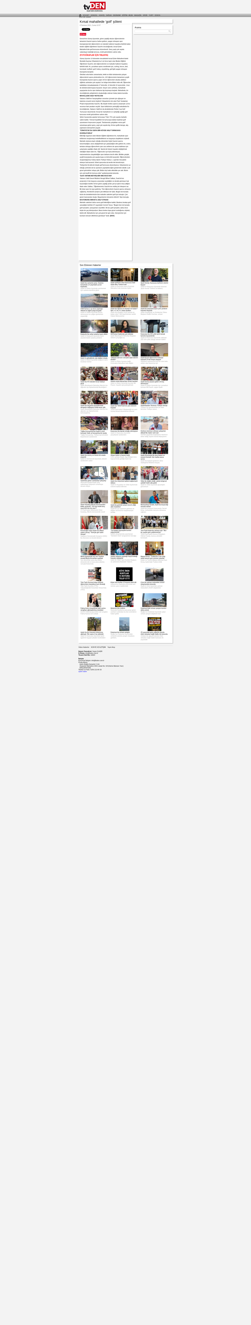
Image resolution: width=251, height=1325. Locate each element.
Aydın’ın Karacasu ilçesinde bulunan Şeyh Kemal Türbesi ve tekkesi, (154, 287)
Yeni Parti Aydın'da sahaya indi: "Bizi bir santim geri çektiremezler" (153, 531)
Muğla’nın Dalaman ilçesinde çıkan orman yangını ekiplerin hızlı (153, 613)
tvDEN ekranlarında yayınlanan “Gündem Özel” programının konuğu (123, 535)
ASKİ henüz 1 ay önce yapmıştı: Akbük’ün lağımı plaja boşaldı (92, 310)
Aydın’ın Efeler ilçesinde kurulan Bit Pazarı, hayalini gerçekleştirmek (123, 384)
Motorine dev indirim (118, 608)
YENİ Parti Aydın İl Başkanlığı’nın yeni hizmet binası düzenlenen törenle (124, 410)
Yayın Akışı (111, 647)
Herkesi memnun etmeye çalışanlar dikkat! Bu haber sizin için (153, 432)
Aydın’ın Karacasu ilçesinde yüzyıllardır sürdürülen (120, 434)
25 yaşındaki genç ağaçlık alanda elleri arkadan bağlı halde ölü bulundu (154, 633)
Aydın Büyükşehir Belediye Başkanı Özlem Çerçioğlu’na (123, 337)
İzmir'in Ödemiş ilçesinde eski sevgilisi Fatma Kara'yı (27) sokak (94, 613)
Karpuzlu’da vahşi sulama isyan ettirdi (94, 334)
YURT (151, 15)
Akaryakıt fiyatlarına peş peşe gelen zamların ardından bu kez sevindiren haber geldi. (123, 612)
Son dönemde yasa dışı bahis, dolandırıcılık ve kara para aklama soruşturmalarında (92, 562)
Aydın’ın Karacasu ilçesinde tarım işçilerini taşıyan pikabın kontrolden (93, 637)
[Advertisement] (66, 58)
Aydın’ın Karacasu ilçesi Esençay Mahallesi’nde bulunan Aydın (122, 287)
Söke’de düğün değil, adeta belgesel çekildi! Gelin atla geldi (154, 482)
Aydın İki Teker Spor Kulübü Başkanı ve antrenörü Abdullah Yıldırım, (123, 561)
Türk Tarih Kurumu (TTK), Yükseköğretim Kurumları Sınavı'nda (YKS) (93, 588)
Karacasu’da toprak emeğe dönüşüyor (124, 431)
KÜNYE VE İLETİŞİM (98, 647)
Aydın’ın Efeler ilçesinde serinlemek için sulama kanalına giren (93, 289)
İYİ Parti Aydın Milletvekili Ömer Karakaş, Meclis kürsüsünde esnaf (93, 511)
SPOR (145, 15)
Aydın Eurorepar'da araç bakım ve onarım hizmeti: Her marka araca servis (153, 457)
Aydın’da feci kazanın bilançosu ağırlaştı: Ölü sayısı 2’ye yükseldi (92, 633)
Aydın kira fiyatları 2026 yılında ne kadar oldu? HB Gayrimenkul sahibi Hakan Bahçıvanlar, (123, 314)
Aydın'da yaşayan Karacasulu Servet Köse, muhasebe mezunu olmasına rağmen (154, 510)
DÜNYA (157, 15)
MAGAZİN (137, 15)
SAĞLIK (109, 15)
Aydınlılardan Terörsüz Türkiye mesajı (154, 405)
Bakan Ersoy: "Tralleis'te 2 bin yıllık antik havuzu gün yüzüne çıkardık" (153, 557)
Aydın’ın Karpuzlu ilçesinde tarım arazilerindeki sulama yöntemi (92, 337)
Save (84, 34)
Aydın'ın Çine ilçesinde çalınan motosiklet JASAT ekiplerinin (151, 587)
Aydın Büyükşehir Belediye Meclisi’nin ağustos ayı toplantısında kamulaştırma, (94, 411)
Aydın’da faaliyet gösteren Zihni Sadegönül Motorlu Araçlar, (152, 462)
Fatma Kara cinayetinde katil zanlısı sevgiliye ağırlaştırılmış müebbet (93, 609)
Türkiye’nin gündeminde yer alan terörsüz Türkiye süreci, (152, 408)
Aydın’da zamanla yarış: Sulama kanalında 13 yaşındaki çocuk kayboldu (92, 285)
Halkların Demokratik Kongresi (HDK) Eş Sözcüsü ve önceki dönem (94, 537)
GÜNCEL (94, 15)
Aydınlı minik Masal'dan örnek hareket (124, 381)
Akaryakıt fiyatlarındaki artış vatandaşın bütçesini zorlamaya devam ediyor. (92, 484)
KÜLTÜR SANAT (85, 17)
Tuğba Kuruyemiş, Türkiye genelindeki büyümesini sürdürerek (94, 436)
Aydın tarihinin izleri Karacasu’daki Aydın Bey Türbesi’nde (123, 283)
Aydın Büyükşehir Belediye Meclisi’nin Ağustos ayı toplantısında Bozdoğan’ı (94, 386)
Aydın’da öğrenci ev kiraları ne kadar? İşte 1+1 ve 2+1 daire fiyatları (124, 309)
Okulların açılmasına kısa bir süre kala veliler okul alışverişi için (154, 362)
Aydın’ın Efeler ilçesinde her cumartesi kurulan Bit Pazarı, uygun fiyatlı (154, 386)
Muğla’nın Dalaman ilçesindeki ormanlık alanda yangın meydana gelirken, (122, 636)
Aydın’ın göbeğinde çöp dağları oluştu (94, 358)
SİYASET (86, 15)
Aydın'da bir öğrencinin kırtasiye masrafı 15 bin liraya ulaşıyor (152, 358)
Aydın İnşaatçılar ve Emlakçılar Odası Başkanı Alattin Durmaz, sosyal (154, 313)
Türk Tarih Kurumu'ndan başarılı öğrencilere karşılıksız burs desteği (93, 583)
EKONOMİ (117, 15)
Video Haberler (83, 647)
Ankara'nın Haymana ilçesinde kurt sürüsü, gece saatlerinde (123, 585)
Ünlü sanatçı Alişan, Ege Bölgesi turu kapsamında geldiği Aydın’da (124, 458)
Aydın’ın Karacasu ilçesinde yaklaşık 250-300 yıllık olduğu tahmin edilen (154, 338)
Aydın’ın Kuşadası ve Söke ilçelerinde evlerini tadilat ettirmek (124, 485)
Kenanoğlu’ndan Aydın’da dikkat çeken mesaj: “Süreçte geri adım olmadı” (92, 532)
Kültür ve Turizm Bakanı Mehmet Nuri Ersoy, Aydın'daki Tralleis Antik (154, 561)
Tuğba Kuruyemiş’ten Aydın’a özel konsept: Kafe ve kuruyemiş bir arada (94, 432)
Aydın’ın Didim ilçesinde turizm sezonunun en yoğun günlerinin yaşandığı (92, 314)
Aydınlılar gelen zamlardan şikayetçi (93, 481)
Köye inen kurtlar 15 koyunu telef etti (123, 582)
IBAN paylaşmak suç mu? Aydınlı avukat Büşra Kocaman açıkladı (92, 557)
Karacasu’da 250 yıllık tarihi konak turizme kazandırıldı (153, 335)
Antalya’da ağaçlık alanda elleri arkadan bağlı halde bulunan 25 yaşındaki (152, 638)
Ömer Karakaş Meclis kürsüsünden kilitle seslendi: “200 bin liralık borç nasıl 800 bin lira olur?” (93, 506)
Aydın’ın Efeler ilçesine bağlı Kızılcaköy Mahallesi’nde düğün (122, 362)
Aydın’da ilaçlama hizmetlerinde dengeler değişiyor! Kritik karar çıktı (93, 406)
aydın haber (82, 671)
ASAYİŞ (101, 15)
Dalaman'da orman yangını (120, 632)
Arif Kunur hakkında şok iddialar (122, 334)
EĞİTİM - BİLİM (127, 15)
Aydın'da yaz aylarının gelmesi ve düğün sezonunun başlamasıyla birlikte (122, 510)
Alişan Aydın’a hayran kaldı (120, 455)
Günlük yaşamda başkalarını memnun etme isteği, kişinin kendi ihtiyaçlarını (154, 435)
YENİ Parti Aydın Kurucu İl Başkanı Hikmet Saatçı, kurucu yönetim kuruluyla (153, 536)
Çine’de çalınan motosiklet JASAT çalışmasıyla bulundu (153, 583)
